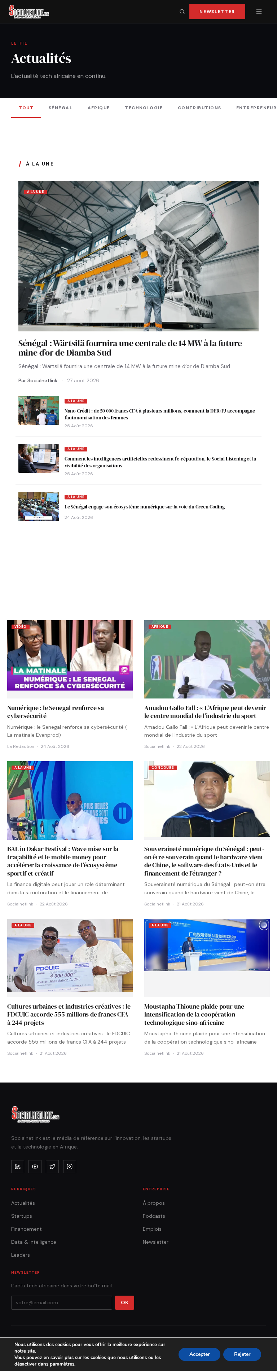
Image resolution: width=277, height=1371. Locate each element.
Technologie (144, 108)
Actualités (23, 1203)
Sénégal (60, 108)
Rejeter (242, 1354)
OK (124, 1302)
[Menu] (259, 11)
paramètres (62, 1364)
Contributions (199, 108)
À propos (154, 1203)
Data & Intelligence (33, 1242)
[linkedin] (17, 1166)
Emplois (152, 1229)
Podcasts (154, 1216)
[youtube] (34, 1166)
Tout (26, 108)
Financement (26, 1229)
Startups (21, 1216)
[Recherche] (182, 11)
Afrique (99, 108)
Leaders (20, 1255)
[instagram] (69, 1166)
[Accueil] (29, 11)
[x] (52, 1166)
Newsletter (217, 11)
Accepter (199, 1354)
